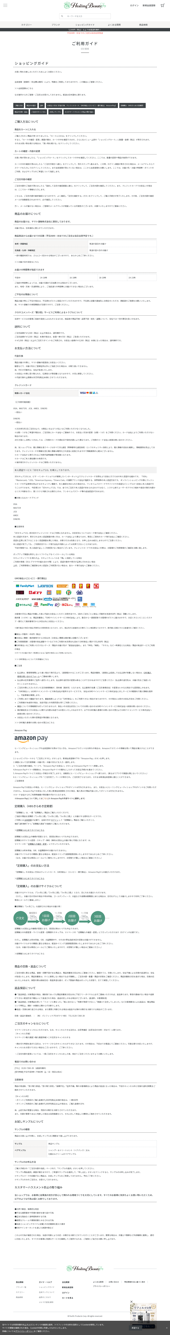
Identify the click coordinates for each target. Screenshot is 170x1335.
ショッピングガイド (46, 1287)
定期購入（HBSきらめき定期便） (132, 105)
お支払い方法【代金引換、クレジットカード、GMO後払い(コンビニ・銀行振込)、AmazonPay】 (82, 105)
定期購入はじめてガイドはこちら (30, 953)
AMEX (15, 515)
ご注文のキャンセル (38, 112)
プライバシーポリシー (101, 1286)
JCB (15, 511)
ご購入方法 (19, 105)
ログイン (65, 1292)
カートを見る (67, 1297)
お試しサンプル (55, 112)
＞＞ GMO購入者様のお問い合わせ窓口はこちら (34, 722)
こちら (30, 88)
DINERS (16, 519)
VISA (15, 504)
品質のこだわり (45, 1297)
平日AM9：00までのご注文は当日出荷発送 (85, 33)
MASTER (17, 508)
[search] (62, 16)
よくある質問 (98, 1282)
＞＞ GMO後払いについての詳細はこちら (32, 659)
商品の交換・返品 (21, 112)
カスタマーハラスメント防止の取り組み (79, 112)
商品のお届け (31, 105)
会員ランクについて (46, 1292)
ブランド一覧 (21, 1287)
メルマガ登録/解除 (46, 1302)
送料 (41, 105)
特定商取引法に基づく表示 (134, 1282)
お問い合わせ (114, 1282)
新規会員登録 (67, 1287)
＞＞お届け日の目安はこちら (27, 262)
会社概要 (65, 1282)
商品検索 (19, 1297)
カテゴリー (20, 1292)
